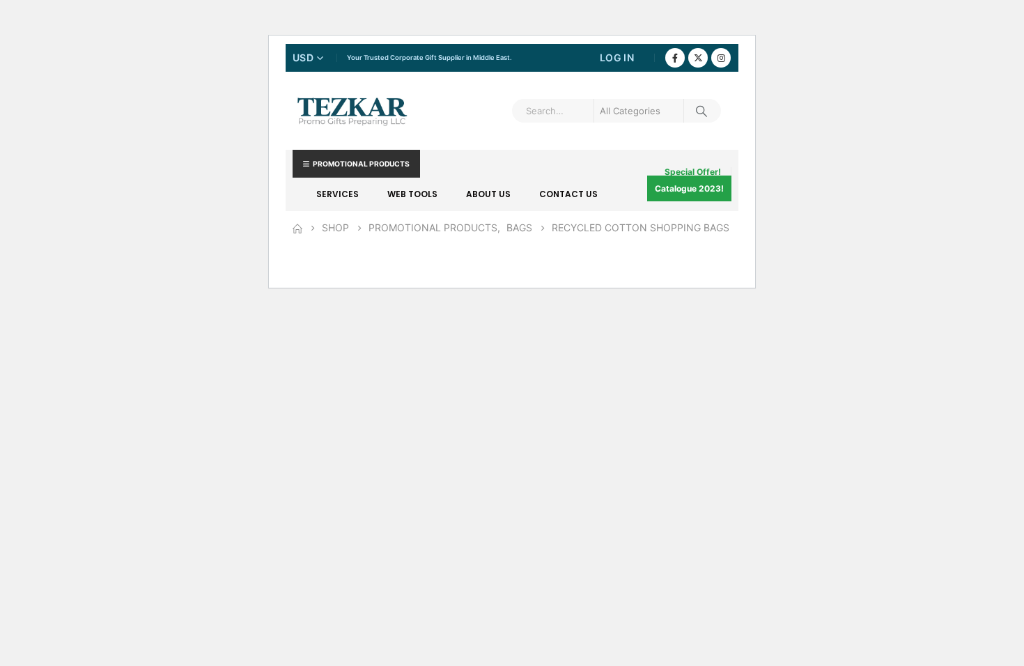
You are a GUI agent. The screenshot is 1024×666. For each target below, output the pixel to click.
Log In (617, 57)
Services (337, 194)
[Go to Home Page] (297, 227)
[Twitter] (698, 58)
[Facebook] (675, 58)
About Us (488, 194)
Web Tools (412, 194)
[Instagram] (721, 58)
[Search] (701, 111)
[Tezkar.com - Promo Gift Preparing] (352, 111)
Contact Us (568, 194)
